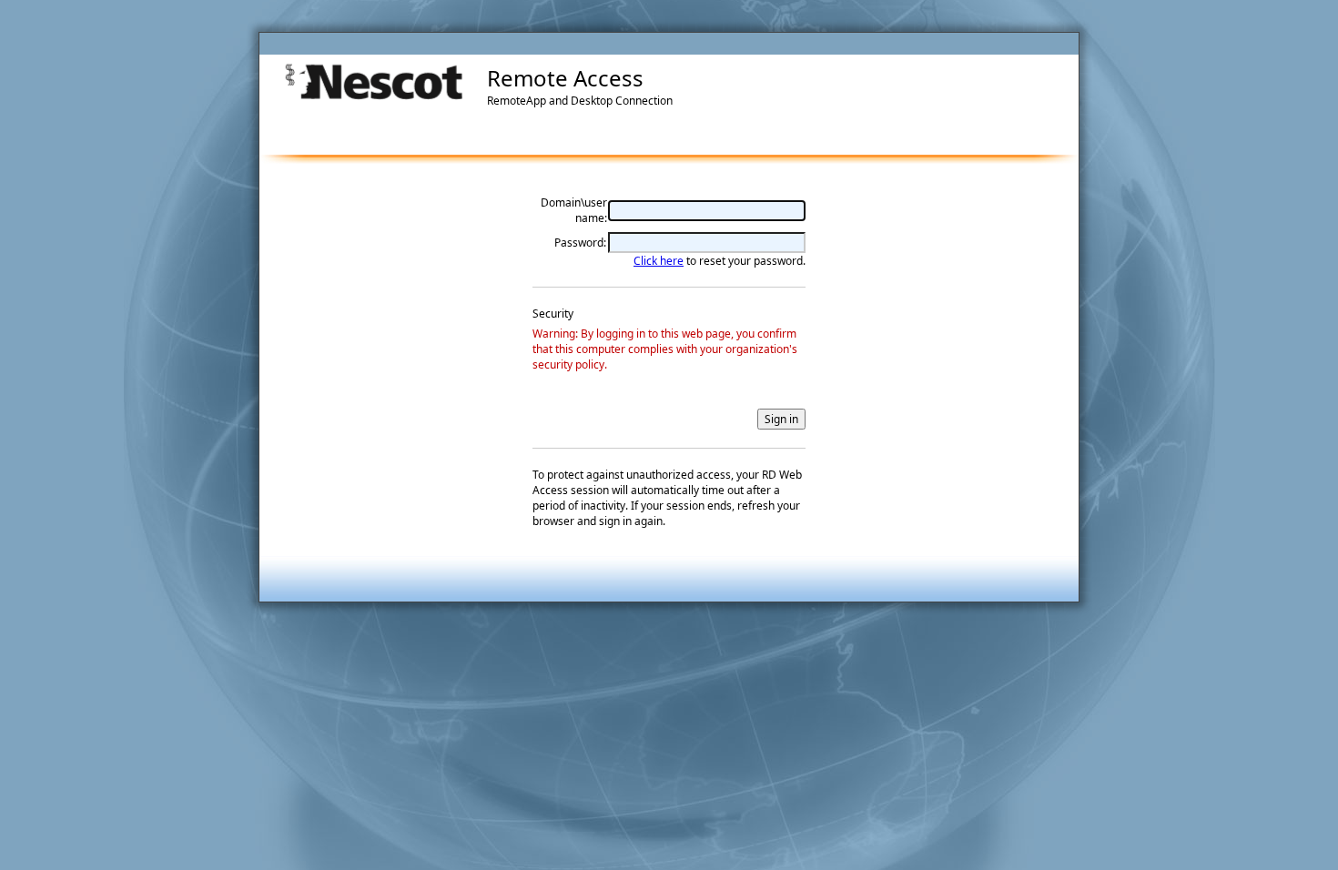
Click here (659, 260)
